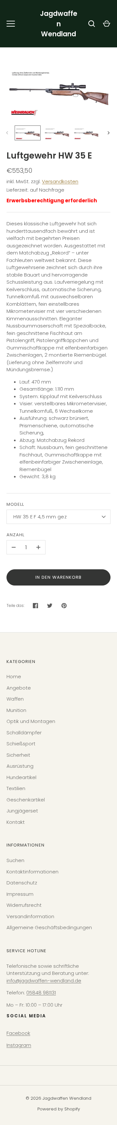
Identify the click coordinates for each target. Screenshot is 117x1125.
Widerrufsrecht (24, 905)
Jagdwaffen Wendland (58, 24)
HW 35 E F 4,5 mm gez (40, 516)
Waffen (15, 698)
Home (13, 676)
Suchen (15, 860)
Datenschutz (21, 882)
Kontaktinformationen (32, 871)
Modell (15, 504)
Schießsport (20, 743)
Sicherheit (18, 755)
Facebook (18, 1033)
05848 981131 (41, 992)
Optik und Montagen (30, 721)
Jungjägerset (22, 810)
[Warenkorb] (106, 24)
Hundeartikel (21, 777)
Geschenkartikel (25, 799)
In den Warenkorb (58, 577)
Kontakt (15, 822)
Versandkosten (60, 181)
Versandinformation (30, 916)
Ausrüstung (19, 766)
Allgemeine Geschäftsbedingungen (49, 927)
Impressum (19, 894)
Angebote (18, 687)
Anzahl (15, 535)
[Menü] (11, 24)
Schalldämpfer (24, 732)
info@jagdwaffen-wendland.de (43, 980)
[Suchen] (91, 24)
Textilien (15, 788)
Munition (16, 710)
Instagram (18, 1045)
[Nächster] (109, 133)
